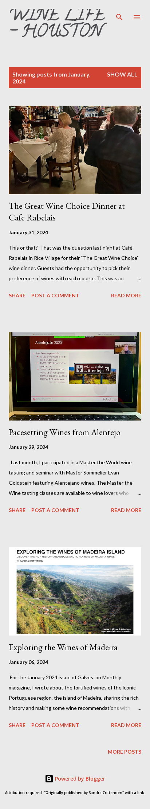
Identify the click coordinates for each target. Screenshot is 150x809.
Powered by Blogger (79, 778)
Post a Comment (55, 295)
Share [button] (17, 295)
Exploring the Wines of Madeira (63, 647)
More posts (124, 752)
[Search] (119, 13)
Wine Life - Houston (57, 25)
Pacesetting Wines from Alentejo (65, 432)
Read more (126, 295)
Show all (122, 74)
